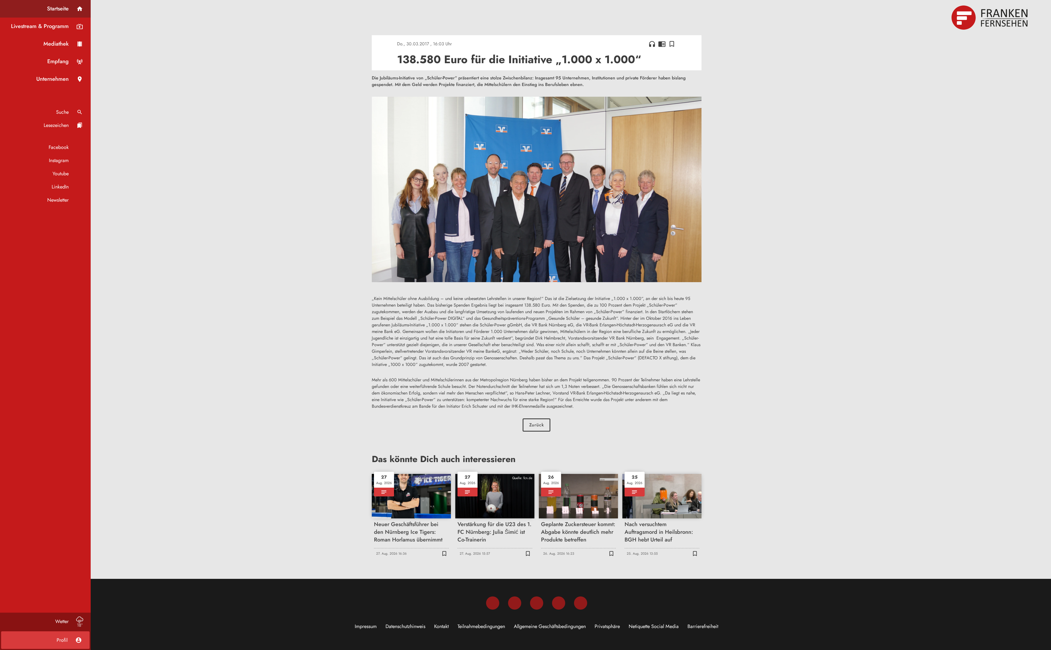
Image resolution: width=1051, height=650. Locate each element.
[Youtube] (536, 603)
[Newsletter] (580, 603)
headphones (652, 44)
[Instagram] (514, 603)
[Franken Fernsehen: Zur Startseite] (990, 17)
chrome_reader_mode (662, 44)
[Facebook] (492, 603)
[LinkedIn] (558, 603)
